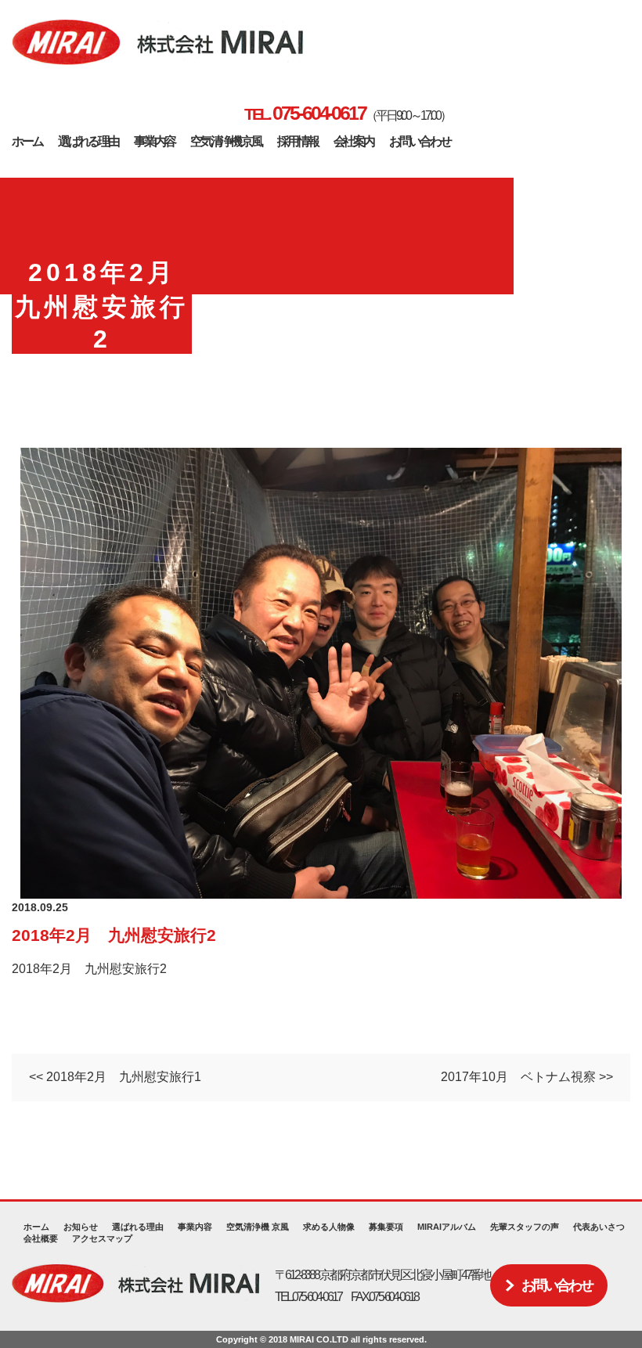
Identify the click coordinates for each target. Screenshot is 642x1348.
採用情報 (297, 141)
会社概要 (40, 1238)
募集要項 (386, 1226)
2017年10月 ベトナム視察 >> (527, 1076)
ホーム (27, 141)
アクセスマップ (102, 1238)
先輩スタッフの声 (524, 1226)
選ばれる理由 (88, 141)
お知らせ (80, 1226)
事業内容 (154, 141)
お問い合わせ (419, 141)
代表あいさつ (599, 1226)
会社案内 (354, 141)
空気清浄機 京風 (225, 141)
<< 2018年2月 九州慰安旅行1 (115, 1076)
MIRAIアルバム (446, 1226)
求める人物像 (329, 1226)
